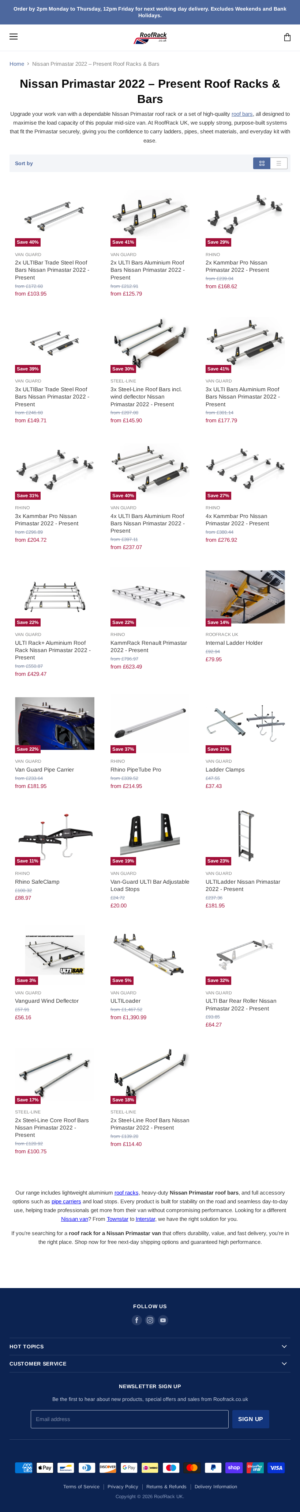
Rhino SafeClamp (37, 882)
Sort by (24, 163)
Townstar (117, 1219)
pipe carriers (66, 1201)
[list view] (279, 163)
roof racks (127, 1192)
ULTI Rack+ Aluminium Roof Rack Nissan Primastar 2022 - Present (53, 650)
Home (17, 64)
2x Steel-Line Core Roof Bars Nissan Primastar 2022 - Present (52, 1127)
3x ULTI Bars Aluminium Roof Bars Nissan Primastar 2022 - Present (243, 396)
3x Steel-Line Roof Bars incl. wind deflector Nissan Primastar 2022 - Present (146, 396)
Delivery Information (216, 1486)
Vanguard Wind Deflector (47, 1001)
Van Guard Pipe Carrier (44, 769)
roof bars (242, 114)
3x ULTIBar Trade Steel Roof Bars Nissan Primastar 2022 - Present (52, 396)
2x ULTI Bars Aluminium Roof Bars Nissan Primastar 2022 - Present (147, 269)
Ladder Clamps (225, 769)
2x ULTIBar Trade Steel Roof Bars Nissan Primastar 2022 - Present (52, 269)
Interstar (145, 1219)
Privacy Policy (123, 1486)
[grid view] (261, 163)
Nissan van (74, 1219)
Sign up (251, 1419)
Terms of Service (81, 1486)
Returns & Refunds (166, 1486)
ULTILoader (125, 1001)
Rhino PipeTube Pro (135, 769)
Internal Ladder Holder (234, 643)
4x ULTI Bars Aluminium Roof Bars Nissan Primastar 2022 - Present (147, 523)
